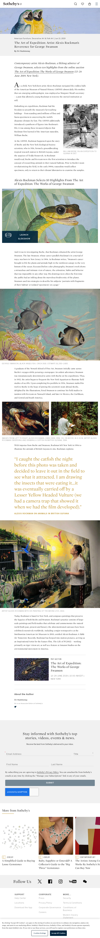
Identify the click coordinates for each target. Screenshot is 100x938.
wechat (85, 881)
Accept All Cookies (58, 933)
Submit (50, 783)
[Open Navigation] (96, 4)
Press (41, 898)
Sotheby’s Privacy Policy (48, 772)
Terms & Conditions (72, 903)
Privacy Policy (45, 903)
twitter (40, 882)
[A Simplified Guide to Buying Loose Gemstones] (19, 836)
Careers (42, 912)
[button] (51, 811)
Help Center (20, 898)
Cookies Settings (40, 933)
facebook (50, 881)
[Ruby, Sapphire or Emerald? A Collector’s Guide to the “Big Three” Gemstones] (56, 836)
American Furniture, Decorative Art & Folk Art (34, 38)
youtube (73, 881)
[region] (50, 928)
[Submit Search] (75, 4)
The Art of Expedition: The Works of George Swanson (44, 71)
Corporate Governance (50, 907)
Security (67, 898)
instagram (61, 881)
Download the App (23, 907)
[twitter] (15, 707)
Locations (19, 903)
